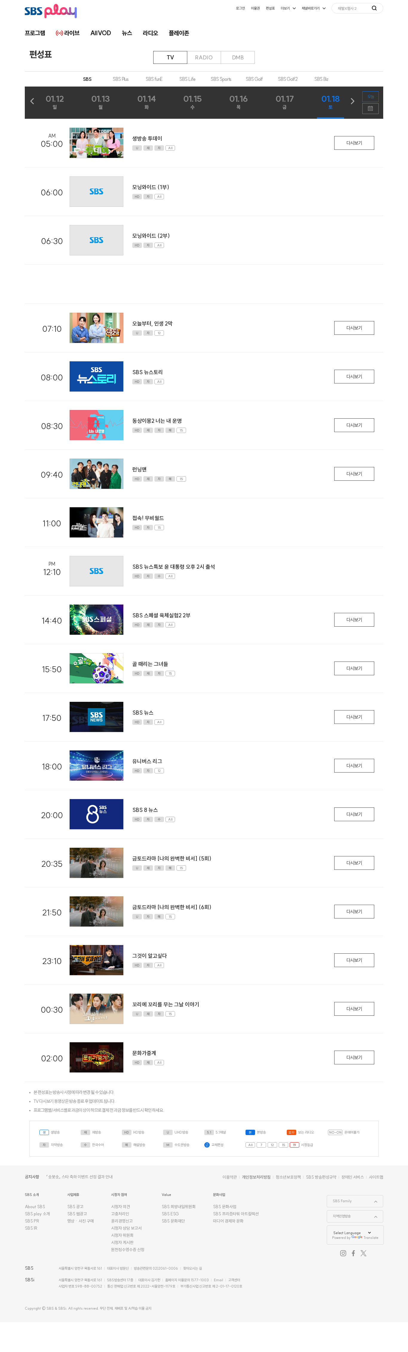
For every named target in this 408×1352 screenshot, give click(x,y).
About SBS (35, 1206)
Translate (370, 1237)
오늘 (370, 96)
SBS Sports (221, 79)
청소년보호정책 (288, 1177)
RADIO (204, 57)
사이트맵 (376, 1177)
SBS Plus (120, 79)
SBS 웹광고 (77, 1214)
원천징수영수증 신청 (127, 1249)
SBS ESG (170, 1214)
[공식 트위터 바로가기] (363, 1253)
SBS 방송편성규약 (321, 1177)
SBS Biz (321, 79)
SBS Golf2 (287, 79)
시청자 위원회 (122, 1235)
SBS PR (32, 1221)
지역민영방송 (339, 1214)
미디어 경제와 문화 (228, 1221)
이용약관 (230, 1177)
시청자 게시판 (122, 1242)
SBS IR (31, 1228)
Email (218, 1280)
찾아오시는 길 (192, 1268)
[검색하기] (377, 8)
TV (170, 57)
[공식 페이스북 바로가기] (353, 1253)
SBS (87, 79)
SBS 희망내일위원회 (179, 1206)
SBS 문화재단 (173, 1221)
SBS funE (153, 79)
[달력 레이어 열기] (370, 108)
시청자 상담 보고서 (126, 1228)
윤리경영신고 (122, 1221)
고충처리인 (120, 1214)
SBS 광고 (75, 1206)
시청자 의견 (120, 1206)
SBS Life (187, 79)
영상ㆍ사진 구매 (80, 1221)
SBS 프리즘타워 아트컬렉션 (236, 1214)
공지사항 (32, 1177)
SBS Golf (254, 79)
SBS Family (339, 1199)
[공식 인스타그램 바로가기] (343, 1253)
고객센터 (234, 1280)
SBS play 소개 (37, 1214)
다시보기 (354, 143)
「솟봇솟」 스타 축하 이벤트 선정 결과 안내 (79, 1177)
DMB (238, 57)
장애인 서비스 (352, 1177)
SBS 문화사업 (224, 1206)
